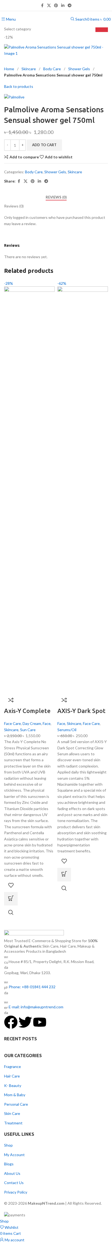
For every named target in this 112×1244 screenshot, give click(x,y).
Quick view (11, 912)
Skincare (11, 729)
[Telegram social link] (69, 5)
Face (47, 723)
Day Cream (32, 723)
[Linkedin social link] (63, 5)
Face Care (12, 723)
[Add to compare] (11, 700)
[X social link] (48, 5)
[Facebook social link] (42, 5)
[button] (11, 899)
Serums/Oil (66, 729)
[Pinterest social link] (56, 5)
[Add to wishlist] (11, 885)
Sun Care (28, 729)
